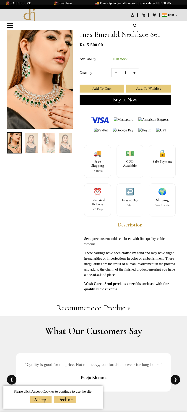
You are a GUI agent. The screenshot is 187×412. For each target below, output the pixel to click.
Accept (41, 399)
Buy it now (125, 99)
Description (130, 225)
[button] (13, 142)
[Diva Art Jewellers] (29, 15)
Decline (65, 399)
